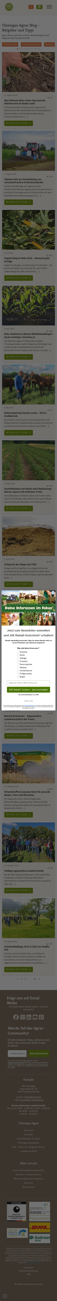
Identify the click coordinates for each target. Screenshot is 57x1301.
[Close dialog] (53, 592)
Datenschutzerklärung (29, 705)
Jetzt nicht (28, 701)
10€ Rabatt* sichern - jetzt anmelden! (28, 689)
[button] (5, 1296)
